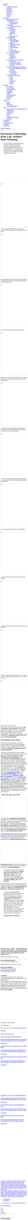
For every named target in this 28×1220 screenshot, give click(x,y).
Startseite (6, 4)
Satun (11, 76)
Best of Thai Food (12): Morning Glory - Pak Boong (13, 1185)
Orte (5, 5)
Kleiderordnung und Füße (15, 1193)
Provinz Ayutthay (14, 22)
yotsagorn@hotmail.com (10, 970)
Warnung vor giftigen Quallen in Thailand (11, 1181)
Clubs (8, 116)
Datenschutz (7, 1199)
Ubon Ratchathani (14, 40)
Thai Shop (6, 121)
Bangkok (9, 9)
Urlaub (5, 100)
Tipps (5, 107)
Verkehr (9, 97)
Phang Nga (12, 81)
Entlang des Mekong (15, 51)
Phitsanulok (13, 33)
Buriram (12, 43)
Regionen (6, 18)
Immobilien (9, 92)
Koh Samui (9, 13)
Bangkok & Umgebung (12, 19)
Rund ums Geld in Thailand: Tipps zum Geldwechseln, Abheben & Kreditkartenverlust (12, 1184)
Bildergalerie (10, 110)
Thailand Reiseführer (12, 106)
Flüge (8, 102)
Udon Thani (13, 50)
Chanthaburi (13, 57)
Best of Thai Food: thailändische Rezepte (17, 109)
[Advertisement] (14, 169)
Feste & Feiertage (11, 89)
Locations (9, 118)
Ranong (12, 82)
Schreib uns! (7, 125)
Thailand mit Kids (11, 95)
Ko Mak (12, 54)
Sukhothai (12, 29)
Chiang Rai (13, 30)
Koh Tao (12, 69)
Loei (11, 48)
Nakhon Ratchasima (15, 44)
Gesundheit (9, 90)
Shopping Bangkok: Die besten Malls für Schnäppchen (14, 1194)
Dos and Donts (10, 88)
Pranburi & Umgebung (15, 64)
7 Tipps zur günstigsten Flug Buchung (13, 1192)
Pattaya (8, 16)
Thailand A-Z (7, 120)
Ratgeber (6, 85)
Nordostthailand (11, 37)
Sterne (2, 1210)
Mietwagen (9, 104)
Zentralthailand (10, 20)
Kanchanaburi (13, 23)
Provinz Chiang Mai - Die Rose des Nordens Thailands (14, 1195)
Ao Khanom (13, 74)
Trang (11, 78)
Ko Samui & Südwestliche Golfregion (16, 67)
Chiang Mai (10, 11)
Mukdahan (12, 46)
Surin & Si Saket (14, 41)
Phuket (8, 15)
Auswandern (10, 86)
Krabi (11, 79)
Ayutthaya (9, 8)
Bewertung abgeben (21, 1028)
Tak (11, 34)
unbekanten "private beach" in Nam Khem (12, 775)
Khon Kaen (13, 39)
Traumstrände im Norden (9, 773)
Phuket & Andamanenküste (13, 75)
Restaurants (10, 113)
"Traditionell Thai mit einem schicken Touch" (12, 833)
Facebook (6, 124)
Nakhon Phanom (14, 47)
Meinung (3, 1212)
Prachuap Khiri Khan (15, 62)
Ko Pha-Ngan (13, 72)
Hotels (8, 103)
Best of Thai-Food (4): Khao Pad (14, 1187)
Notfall (8, 93)
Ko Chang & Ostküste (12, 53)
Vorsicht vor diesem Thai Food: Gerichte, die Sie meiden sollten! (13, 1182)
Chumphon (12, 61)
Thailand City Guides (12, 6)
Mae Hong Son (14, 36)
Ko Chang (12, 55)
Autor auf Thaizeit (8, 123)
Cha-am (12, 65)
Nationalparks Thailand (12, 117)
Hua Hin (9, 12)
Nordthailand (10, 27)
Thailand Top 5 (10, 111)
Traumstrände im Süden (13, 772)
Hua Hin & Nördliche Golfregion (15, 60)
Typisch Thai (10, 96)
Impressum (6, 1200)
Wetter (8, 99)
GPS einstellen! (9, 989)
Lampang (12, 32)
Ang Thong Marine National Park (18, 68)
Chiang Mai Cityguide (15, 26)
